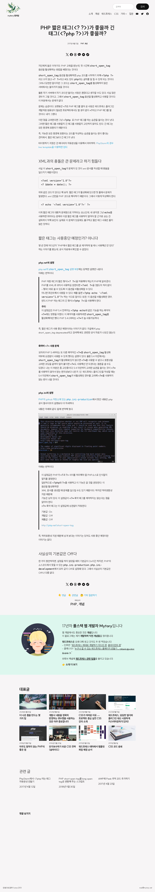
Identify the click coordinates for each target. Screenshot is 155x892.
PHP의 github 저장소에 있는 (65, 399)
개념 (86, 43)
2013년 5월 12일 (84, 743)
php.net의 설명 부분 (58, 269)
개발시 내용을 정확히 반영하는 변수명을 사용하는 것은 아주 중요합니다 (62, 718)
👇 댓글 (62, 595)
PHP (82, 43)
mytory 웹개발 (13, 15)
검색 (142, 6)
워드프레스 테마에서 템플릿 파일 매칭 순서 (92, 748)
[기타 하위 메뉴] (126, 14)
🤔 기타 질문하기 (88, 595)
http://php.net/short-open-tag (58, 525)
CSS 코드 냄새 (115, 746)
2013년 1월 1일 (113, 743)
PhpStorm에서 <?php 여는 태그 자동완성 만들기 (34, 780)
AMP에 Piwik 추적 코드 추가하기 (114, 778)
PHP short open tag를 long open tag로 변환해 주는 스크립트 (75, 780)
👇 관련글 (73, 595)
